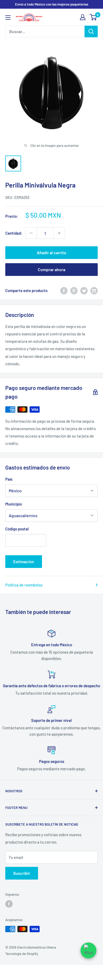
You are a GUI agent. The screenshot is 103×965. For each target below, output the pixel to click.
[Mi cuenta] (82, 17)
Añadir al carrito (51, 252)
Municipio (13, 504)
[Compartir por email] (94, 290)
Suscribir (21, 873)
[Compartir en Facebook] (64, 290)
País (8, 479)
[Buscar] (91, 31)
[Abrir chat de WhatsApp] (88, 950)
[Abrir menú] (8, 17)
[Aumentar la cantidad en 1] (59, 233)
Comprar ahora (51, 269)
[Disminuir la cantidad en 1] (31, 233)
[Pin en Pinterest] (74, 290)
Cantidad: (13, 233)
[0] (93, 17)
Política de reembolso (24, 584)
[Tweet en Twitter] (84, 290)
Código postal (17, 528)
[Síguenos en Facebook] (9, 904)
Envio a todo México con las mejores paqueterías (51, 4)
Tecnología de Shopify (21, 954)
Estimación (23, 561)
